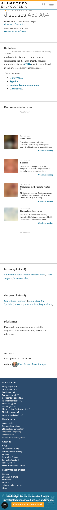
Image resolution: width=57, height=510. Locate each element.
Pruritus (5, 482)
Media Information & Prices (13, 466)
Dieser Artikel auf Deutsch (17, 31)
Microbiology (7, 403)
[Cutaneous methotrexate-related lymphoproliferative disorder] (11, 190)
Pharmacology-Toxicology (13, 409)
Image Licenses (8, 463)
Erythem (5, 474)
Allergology (7, 386)
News (4, 446)
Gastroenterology (9, 398)
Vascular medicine (10, 415)
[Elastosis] (11, 166)
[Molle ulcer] (11, 142)
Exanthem (6, 480)
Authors (5, 454)
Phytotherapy (8, 412)
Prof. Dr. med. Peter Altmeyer (32, 364)
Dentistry (6, 392)
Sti (5, 274)
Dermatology (7, 395)
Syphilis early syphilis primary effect (26, 274)
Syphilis (14, 81)
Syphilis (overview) (14, 304)
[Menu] (51, 5)
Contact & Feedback (10, 460)
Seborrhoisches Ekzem (11, 485)
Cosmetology (7, 389)
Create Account (8, 448)
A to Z (14, 386)
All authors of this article (14, 24)
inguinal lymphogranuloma (24, 85)
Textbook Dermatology (11, 426)
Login (18, 448)
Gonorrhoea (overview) (15, 300)
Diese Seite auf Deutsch (14, 429)
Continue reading (45, 150)
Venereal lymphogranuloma (38, 304)
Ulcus (4, 488)
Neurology (6, 406)
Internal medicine (9, 401)
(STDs (27, 64)
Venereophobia (20, 278)
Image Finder (7, 423)
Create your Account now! (27, 504)
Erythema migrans (10, 477)
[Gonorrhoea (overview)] (11, 214)
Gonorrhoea (16, 78)
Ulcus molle (16, 88)
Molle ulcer (34, 300)
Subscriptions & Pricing (12, 451)
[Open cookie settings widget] (4, 505)
